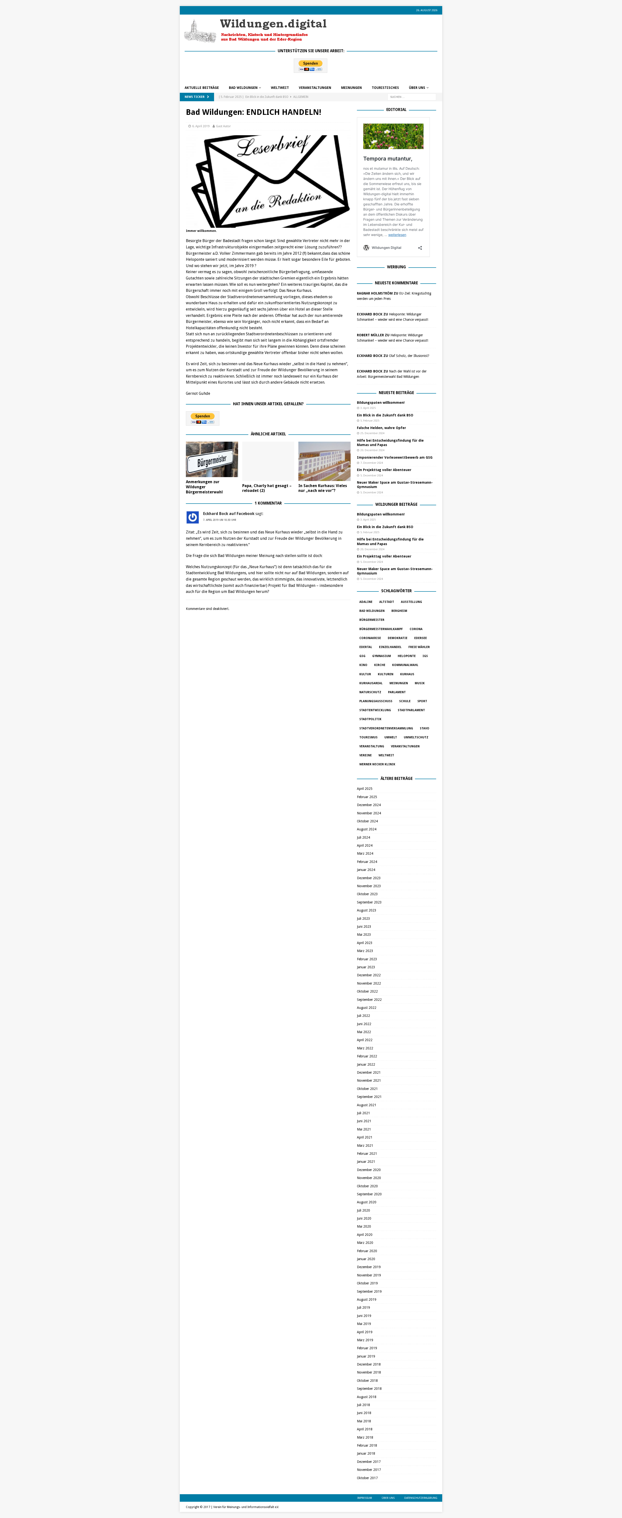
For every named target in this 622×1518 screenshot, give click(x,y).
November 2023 (369, 886)
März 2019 (365, 1340)
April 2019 (364, 1332)
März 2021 (365, 1145)
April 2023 (364, 943)
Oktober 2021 (367, 1089)
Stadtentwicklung (375, 710)
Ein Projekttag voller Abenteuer (384, 470)
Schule (405, 701)
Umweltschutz (416, 737)
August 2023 (366, 910)
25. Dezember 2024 (372, 433)
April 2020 (364, 1235)
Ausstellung (411, 602)
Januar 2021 (366, 1162)
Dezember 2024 (369, 805)
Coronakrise (370, 638)
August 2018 (366, 1397)
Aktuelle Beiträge (202, 88)
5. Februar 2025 (369, 420)
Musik (420, 683)
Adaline (365, 602)
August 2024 (366, 829)
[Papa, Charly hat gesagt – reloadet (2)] (268, 461)
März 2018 (365, 1437)
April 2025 (364, 789)
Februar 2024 (367, 862)
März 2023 (365, 951)
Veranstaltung (371, 746)
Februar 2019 (367, 1348)
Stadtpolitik (370, 719)
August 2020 (366, 1202)
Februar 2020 (367, 1251)
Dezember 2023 (369, 878)
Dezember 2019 (369, 1267)
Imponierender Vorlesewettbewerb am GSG (394, 457)
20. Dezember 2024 (372, 450)
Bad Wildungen (243, 88)
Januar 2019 (366, 1356)
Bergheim (399, 611)
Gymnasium (381, 656)
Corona (416, 629)
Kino (363, 665)
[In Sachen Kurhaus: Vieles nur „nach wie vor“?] (324, 461)
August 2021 (366, 1105)
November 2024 (369, 813)
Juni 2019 (364, 1316)
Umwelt (390, 737)
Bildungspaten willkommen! (381, 403)
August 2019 (366, 1299)
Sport (422, 701)
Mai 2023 (364, 934)
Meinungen (351, 88)
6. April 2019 (200, 126)
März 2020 (365, 1243)
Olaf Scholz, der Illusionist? (409, 356)
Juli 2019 (363, 1307)
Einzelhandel (390, 647)
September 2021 (369, 1097)
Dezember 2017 (369, 1462)
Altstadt (386, 602)
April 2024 (364, 845)
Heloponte (407, 656)
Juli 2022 (363, 1016)
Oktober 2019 (367, 1283)
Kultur (365, 674)
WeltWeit (280, 88)
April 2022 (364, 1040)
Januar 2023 (366, 967)
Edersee (420, 638)
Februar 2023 (367, 959)
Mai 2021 (364, 1129)
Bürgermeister (371, 620)
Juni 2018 (364, 1413)
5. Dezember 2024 (371, 475)
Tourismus (368, 737)
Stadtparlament (411, 710)
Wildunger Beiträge (396, 504)
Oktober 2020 (367, 1186)
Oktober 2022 (367, 991)
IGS (425, 656)
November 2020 (369, 1178)
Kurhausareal (371, 683)
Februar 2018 (367, 1445)
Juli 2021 (363, 1113)
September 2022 (369, 1000)
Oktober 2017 (367, 1478)
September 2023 (369, 902)
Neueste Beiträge (396, 392)
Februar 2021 (367, 1153)
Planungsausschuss (375, 701)
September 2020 (369, 1194)
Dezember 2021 (369, 1072)
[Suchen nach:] (412, 97)
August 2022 (366, 1008)
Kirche (379, 665)
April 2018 (364, 1429)
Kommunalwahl (405, 665)
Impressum (364, 1498)
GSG (362, 656)
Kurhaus (407, 674)
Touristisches (385, 88)
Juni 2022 (364, 1024)
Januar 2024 (366, 870)
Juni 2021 (364, 1121)
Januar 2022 (366, 1064)
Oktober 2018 (367, 1381)
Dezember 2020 (369, 1170)
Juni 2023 (364, 926)
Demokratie (397, 638)
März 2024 (365, 853)
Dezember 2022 (369, 975)
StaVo (424, 728)
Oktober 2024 (367, 821)
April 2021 (364, 1137)
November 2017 (369, 1470)
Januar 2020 (366, 1259)
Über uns (417, 88)
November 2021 (369, 1080)
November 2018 (369, 1372)
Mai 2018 (364, 1421)
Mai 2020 (364, 1226)
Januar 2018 (366, 1453)
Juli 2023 (363, 918)
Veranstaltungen (315, 88)
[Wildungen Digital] (255, 41)
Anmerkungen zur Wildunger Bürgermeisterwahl (204, 487)
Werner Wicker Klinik (377, 764)
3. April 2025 (368, 408)
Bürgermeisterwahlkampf (381, 629)
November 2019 (369, 1275)
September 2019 (369, 1291)
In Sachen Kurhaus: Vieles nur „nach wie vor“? (322, 488)
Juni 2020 (364, 1218)
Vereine (365, 755)
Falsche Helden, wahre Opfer (381, 428)
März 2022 (365, 1048)
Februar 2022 (367, 1056)
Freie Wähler (419, 647)
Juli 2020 (363, 1210)
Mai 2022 (364, 1032)
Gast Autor (223, 126)
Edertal (365, 647)
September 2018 (369, 1389)
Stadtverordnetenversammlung (386, 728)
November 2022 (369, 983)
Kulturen (385, 674)
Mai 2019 (364, 1324)
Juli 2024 (363, 837)
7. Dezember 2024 (371, 462)
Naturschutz (370, 692)
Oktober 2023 (367, 894)
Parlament (397, 692)
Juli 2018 (363, 1405)
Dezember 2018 (369, 1364)
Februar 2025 (367, 797)
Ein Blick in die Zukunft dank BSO (385, 415)
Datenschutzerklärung (420, 1498)
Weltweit (386, 755)
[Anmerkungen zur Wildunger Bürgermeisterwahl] (212, 459)
